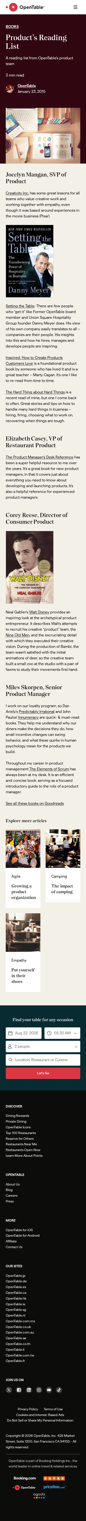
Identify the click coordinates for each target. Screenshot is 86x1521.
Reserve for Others (20, 1139)
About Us (13, 1184)
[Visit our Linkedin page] (29, 1390)
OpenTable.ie (15, 1304)
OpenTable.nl (15, 1315)
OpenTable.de (16, 1281)
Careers (11, 1195)
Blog (9, 1190)
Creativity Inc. (17, 193)
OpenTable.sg (16, 1310)
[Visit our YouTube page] (49, 1390)
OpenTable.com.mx (20, 1321)
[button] (24, 1033)
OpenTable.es (16, 1287)
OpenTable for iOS (19, 1230)
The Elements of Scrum (49, 769)
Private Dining (16, 1121)
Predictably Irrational (36, 712)
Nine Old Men (17, 635)
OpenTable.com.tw (20, 1355)
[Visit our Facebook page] (19, 1390)
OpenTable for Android (23, 1235)
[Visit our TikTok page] (59, 1390)
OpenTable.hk (16, 1298)
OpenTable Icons (18, 1127)
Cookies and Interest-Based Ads (40, 1415)
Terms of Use (53, 1409)
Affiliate (11, 1241)
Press (10, 1201)
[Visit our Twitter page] (9, 1390)
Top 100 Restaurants (21, 1133)
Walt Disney (39, 612)
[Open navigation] (75, 7)
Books (12, 27)
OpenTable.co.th (18, 1344)
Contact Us (14, 1247)
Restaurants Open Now (23, 1150)
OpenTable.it (15, 1349)
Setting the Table (20, 306)
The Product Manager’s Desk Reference (39, 457)
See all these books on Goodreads (35, 803)
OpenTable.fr (15, 1361)
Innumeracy (28, 717)
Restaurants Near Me (21, 1144)
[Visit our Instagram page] (39, 1390)
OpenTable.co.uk (18, 1327)
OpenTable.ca (16, 1293)
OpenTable (27, 86)
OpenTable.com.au (20, 1332)
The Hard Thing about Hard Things (35, 392)
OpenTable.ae (16, 1338)
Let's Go (43, 1073)
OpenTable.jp (16, 1276)
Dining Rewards (17, 1116)
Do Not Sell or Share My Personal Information (40, 1420)
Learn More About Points (24, 1155)
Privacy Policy (28, 1409)
